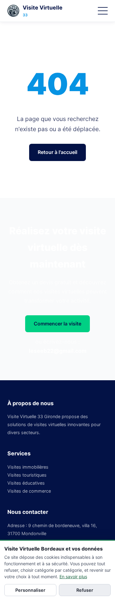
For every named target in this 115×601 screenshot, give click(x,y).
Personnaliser (30, 590)
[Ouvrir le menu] (103, 10)
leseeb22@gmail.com (57, 351)
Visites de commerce (29, 491)
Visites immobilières (27, 467)
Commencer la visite (57, 324)
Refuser (84, 590)
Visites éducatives (26, 483)
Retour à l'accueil (57, 152)
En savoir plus (73, 576)
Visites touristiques (27, 475)
